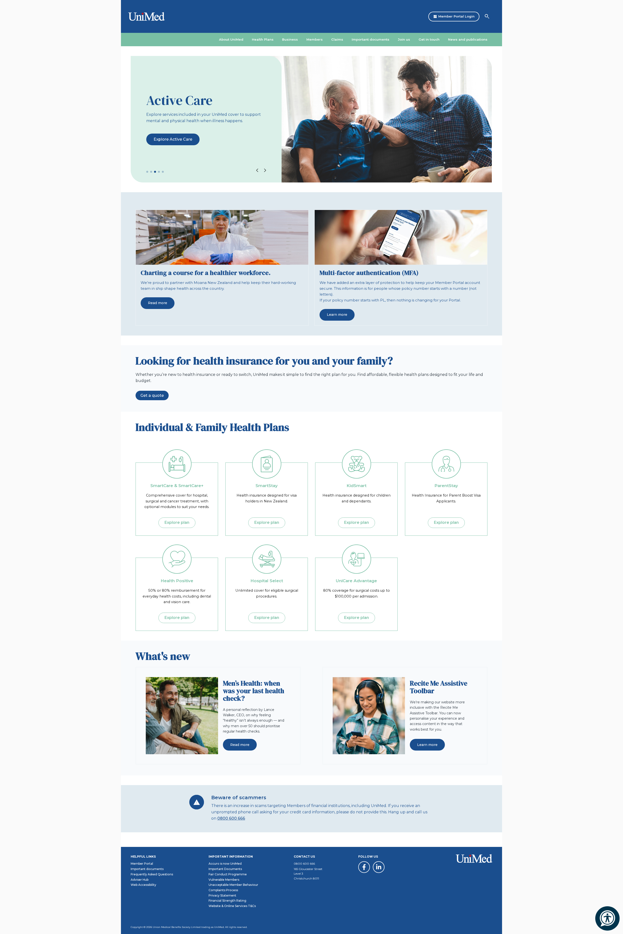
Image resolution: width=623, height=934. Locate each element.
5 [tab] (163, 172)
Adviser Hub (139, 879)
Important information (231, 856)
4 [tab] (159, 172)
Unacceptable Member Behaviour (233, 885)
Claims (337, 39)
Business (290, 39)
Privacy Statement (222, 895)
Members (314, 39)
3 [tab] (155, 172)
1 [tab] (147, 172)
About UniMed (231, 39)
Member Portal (142, 863)
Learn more (337, 314)
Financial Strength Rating (227, 900)
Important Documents (225, 869)
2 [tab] (151, 172)
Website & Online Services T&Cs (232, 906)
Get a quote (152, 395)
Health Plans (263, 39)
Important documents (370, 39)
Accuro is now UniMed (225, 863)
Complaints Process (223, 890)
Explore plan (177, 522)
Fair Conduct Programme (228, 874)
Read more (157, 303)
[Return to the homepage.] (143, 16)
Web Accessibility (143, 885)
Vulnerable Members (224, 879)
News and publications (467, 39)
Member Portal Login (454, 16)
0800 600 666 (231, 818)
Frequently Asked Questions (152, 874)
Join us (404, 39)
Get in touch (429, 39)
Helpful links (143, 856)
